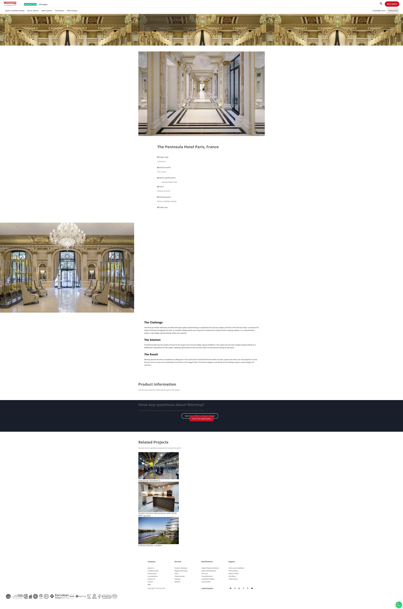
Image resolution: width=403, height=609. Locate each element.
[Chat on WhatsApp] (399, 605)
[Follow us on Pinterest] (248, 588)
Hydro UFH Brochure (209, 571)
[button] (381, 4)
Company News (153, 571)
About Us (151, 568)
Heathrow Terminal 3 (149, 480)
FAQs (176, 574)
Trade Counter (180, 576)
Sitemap (177, 579)
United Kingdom (207, 588)
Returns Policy (234, 574)
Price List (205, 574)
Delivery (177, 582)
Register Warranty (181, 571)
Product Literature (181, 568)
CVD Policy (232, 576)
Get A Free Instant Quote (201, 419)
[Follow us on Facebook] (231, 588)
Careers (150, 582)
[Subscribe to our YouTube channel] (252, 588)
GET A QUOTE (392, 4)
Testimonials (152, 574)
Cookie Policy (233, 579)
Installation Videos (208, 579)
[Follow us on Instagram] (235, 588)
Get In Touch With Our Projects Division (200, 416)
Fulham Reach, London (150, 545)
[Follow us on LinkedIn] (239, 588)
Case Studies (206, 582)
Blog (149, 584)
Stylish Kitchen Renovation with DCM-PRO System (157, 514)
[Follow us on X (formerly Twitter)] (244, 588)
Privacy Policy (233, 571)
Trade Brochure (207, 576)
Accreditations (153, 576)
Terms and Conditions (236, 568)
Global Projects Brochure (210, 568)
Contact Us (151, 579)
